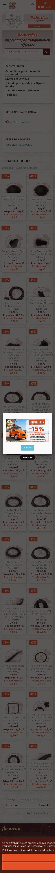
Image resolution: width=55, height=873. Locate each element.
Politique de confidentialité (17, 850)
